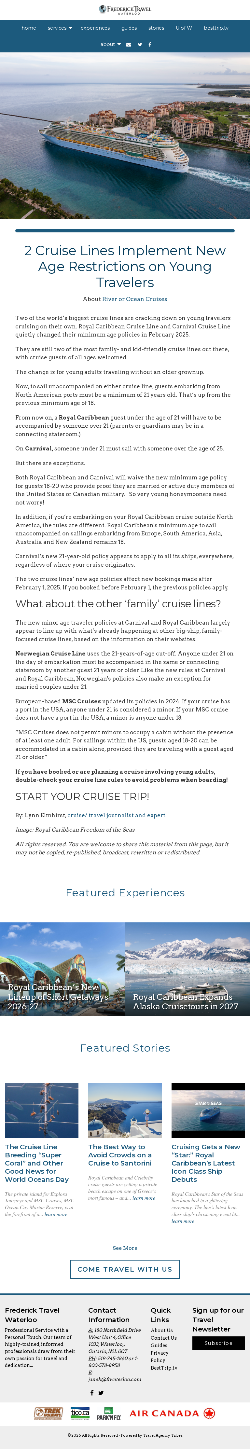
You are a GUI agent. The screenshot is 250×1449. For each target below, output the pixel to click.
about (108, 44)
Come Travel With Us (125, 1269)
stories (156, 28)
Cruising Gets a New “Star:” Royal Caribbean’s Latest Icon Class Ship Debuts (206, 1163)
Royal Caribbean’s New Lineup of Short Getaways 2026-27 (58, 996)
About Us (162, 1330)
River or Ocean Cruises (134, 299)
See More (125, 1248)
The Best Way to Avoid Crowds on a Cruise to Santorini (120, 1155)
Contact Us (164, 1338)
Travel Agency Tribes (163, 1435)
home (28, 28)
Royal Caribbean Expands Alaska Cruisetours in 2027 (185, 1001)
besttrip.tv (216, 28)
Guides (159, 1345)
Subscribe (219, 1343)
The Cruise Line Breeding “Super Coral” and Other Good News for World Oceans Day (36, 1163)
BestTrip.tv (164, 1368)
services (57, 28)
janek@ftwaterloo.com (114, 1379)
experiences (95, 28)
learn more (56, 1213)
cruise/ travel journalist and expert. (117, 815)
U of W (184, 28)
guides (129, 28)
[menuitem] (28, 28)
